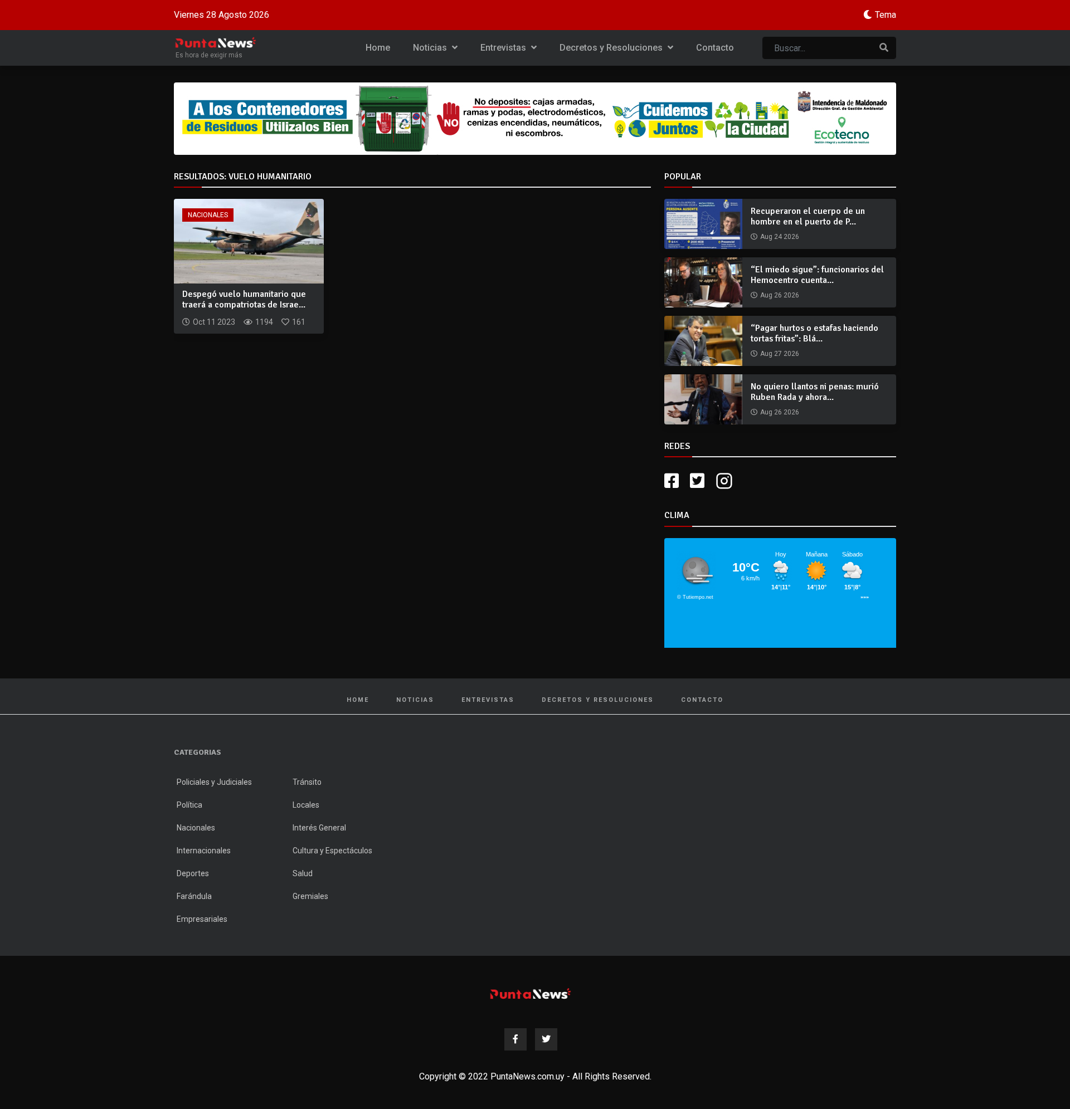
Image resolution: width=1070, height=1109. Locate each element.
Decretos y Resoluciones (612, 47)
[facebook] (671, 481)
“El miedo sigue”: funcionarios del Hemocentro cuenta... (817, 275)
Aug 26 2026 (779, 295)
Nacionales (208, 215)
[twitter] (697, 481)
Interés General (319, 827)
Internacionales (204, 850)
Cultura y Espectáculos (332, 850)
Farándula (194, 896)
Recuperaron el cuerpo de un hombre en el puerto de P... (808, 216)
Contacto (715, 47)
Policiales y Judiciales (214, 782)
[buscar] (884, 48)
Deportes (193, 873)
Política (189, 804)
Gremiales (310, 896)
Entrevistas (504, 47)
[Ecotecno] (535, 118)
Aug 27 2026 (779, 354)
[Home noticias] (530, 993)
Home (378, 47)
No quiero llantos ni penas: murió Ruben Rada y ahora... (815, 392)
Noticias (431, 47)
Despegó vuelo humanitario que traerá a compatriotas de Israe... (244, 299)
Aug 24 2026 (779, 237)
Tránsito (307, 782)
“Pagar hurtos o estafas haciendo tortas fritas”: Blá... (814, 333)
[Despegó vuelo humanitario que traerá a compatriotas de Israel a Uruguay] (249, 240)
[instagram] (726, 481)
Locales (306, 804)
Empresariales (202, 919)
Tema (885, 14)
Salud (303, 873)
